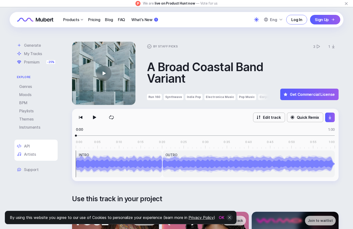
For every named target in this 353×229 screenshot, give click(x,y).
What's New (144, 19)
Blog (109, 19)
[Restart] (80, 117)
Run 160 (154, 97)
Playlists (26, 111)
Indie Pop (194, 97)
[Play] (94, 117)
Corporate (268, 97)
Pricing (94, 19)
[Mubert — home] (35, 20)
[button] (103, 73)
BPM (23, 102)
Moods (25, 94)
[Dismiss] (346, 3)
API (27, 146)
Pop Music (247, 97)
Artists (30, 154)
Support (31, 169)
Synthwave (173, 97)
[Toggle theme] (256, 19)
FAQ (121, 19)
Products (71, 19)
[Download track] (330, 117)
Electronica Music (220, 97)
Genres (25, 86)
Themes (26, 119)
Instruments (29, 127)
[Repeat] (111, 117)
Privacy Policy (201, 217)
